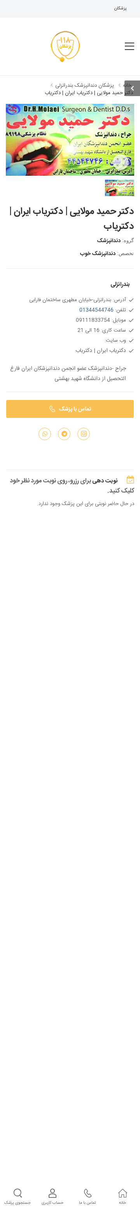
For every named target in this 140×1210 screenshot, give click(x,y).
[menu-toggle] (129, 46)
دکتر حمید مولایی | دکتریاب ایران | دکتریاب (89, 93)
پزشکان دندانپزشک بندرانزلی (84, 85)
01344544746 (96, 310)
